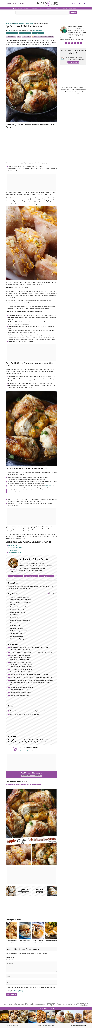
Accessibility (51, 1025)
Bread (56, 8)
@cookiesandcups (24, 750)
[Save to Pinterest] (12, 33)
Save (19, 36)
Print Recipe (32, 576)
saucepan (48, 486)
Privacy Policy (18, 991)
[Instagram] (77, 3)
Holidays (64, 8)
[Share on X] (38, 33)
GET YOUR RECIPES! (73, 62)
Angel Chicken (12, 550)
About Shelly (73, 8)
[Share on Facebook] (25, 33)
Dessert (26, 8)
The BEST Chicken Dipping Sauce (38, 941)
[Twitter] (75, 3)
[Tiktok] (82, 3)
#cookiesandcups (46, 750)
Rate (16, 576)
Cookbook (9, 3)
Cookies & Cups (9, 23)
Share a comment (37, 30)
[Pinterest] (79, 3)
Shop (16, 3)
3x (53, 593)
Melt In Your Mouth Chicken (11, 941)
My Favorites (27, 36)
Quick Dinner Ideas (29, 784)
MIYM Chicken (12, 545)
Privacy (39, 1025)
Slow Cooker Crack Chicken (16, 548)
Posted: (13, 30)
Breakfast (35, 8)
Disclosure (44, 1025)
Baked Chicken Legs (14, 552)
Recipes (16, 23)
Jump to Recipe (11, 36)
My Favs (22, 3)
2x (50, 593)
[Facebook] (72, 3)
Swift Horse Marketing (79, 1025)
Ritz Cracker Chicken (51, 940)
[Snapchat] (84, 3)
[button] (29, 8)
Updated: (24, 30)
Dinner (42, 8)
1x (48, 593)
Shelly (9, 30)
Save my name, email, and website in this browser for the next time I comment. (31, 987)
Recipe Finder (18, 8)
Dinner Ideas (22, 23)
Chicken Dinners (29, 23)
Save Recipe (26, 776)
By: (6, 30)
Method (49, 8)
